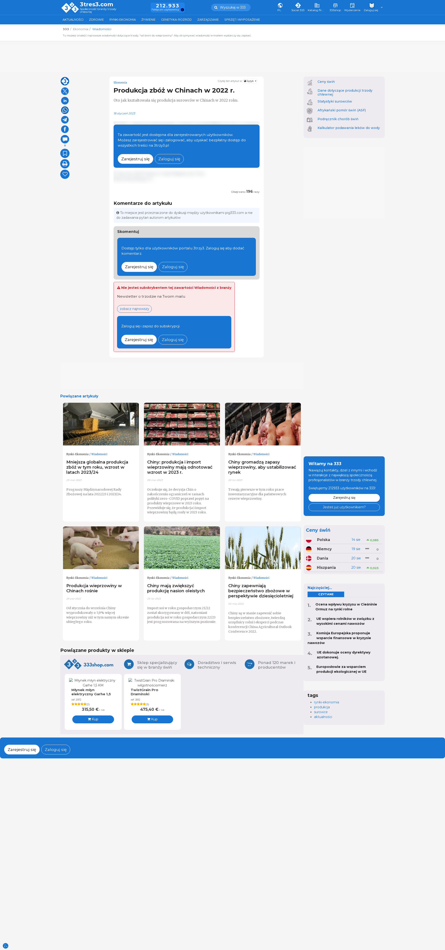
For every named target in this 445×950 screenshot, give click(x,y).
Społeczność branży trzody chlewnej (98, 10)
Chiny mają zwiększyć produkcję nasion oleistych (176, 588)
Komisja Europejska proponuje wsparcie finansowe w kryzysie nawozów (339, 638)
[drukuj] (65, 163)
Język (250, 81)
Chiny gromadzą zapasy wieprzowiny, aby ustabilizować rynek (262, 467)
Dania (322, 558)
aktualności (323, 717)
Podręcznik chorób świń (338, 119)
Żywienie (148, 19)
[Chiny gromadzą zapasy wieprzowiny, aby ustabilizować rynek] (263, 424)
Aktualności (73, 19)
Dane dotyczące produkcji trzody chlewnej (345, 92)
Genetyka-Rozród (176, 19)
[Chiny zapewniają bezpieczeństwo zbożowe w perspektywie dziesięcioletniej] (263, 548)
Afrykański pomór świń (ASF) (342, 110)
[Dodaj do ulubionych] (65, 153)
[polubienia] (65, 174)
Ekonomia (120, 82)
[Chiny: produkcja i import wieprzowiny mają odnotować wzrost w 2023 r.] (182, 424)
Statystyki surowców (335, 101)
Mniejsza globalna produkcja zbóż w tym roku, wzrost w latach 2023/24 (97, 467)
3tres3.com (96, 4)
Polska (323, 540)
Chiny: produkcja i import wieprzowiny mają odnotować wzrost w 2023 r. (180, 467)
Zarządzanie (208, 19)
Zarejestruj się (135, 159)
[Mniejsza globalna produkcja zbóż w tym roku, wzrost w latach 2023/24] (101, 424)
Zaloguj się (169, 159)
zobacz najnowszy (134, 309)
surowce (321, 712)
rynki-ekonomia (326, 702)
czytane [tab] (326, 594)
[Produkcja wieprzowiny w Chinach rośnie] (101, 548)
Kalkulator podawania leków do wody (349, 128)
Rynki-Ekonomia (122, 19)
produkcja (322, 707)
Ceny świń (326, 82)
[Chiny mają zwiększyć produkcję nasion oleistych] (182, 548)
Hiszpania (326, 567)
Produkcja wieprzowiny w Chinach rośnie (94, 588)
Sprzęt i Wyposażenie (242, 19)
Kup (94, 719)
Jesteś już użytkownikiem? (344, 507)
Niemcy (324, 549)
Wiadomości (99, 454)
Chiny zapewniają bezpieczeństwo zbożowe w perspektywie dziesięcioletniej (260, 591)
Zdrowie (96, 19)
